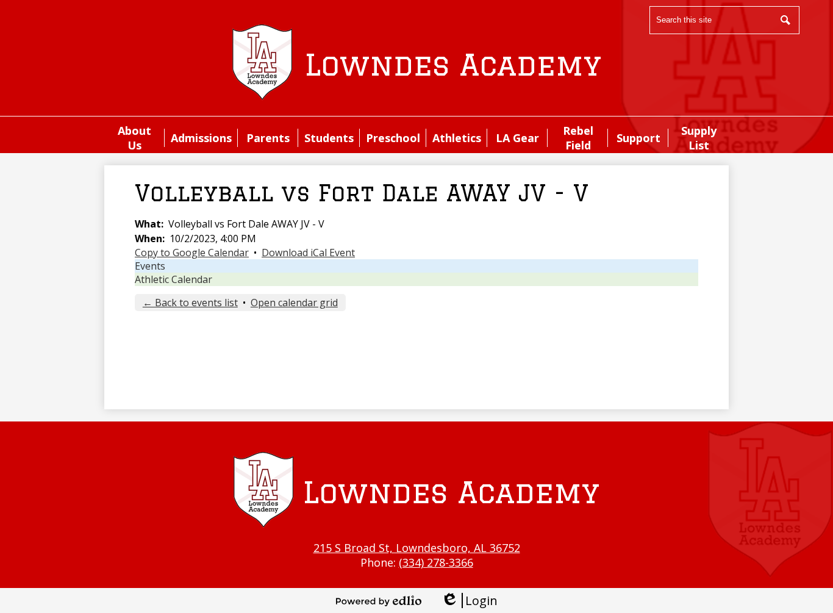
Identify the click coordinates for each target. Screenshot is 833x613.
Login (469, 600)
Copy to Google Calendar (192, 252)
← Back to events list (190, 302)
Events (150, 266)
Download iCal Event (308, 252)
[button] (134, 138)
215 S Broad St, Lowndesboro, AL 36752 (416, 547)
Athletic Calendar (173, 279)
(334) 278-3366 (436, 562)
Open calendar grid (294, 302)
